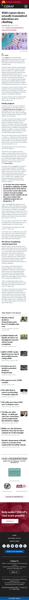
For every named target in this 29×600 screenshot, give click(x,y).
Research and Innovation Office (10, 587)
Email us (14, 572)
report (7, 57)
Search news (14, 541)
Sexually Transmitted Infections (14, 27)
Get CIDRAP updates (14, 598)
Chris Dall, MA (6, 25)
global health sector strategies (13, 109)
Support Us (10, 521)
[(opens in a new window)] (11, 2)
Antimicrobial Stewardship (9, 30)
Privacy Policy (16, 589)
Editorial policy (14, 538)
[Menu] (25, 6)
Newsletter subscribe (14, 551)
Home (14, 535)
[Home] (8, 6)
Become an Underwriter (14, 497)
